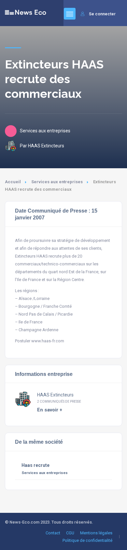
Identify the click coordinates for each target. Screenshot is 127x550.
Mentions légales (96, 532)
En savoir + (49, 410)
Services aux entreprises (57, 181)
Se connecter (102, 13)
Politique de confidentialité (87, 540)
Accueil (13, 181)
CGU (70, 532)
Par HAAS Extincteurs (42, 145)
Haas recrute (35, 465)
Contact (53, 532)
